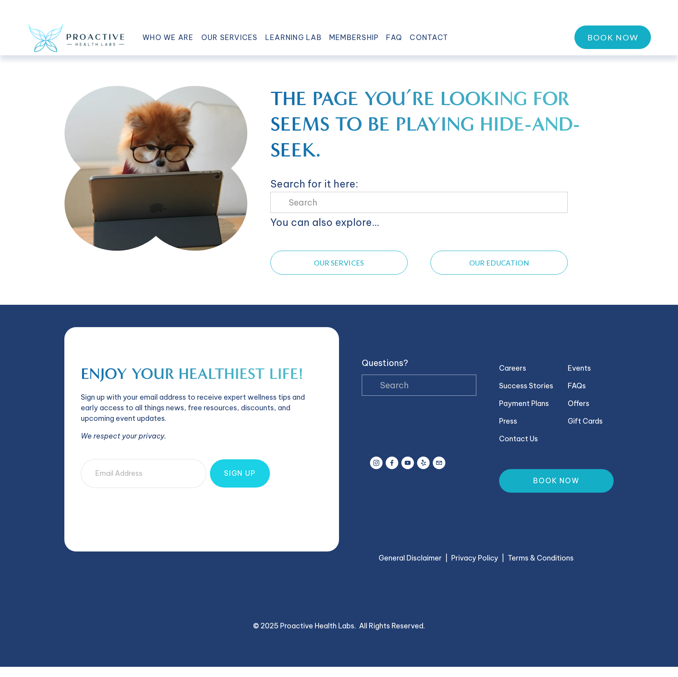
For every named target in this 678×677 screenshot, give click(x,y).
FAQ (394, 37)
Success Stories (526, 385)
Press (508, 421)
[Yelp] (423, 463)
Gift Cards (585, 421)
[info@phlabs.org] (439, 463)
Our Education (499, 262)
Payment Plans (524, 403)
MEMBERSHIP (354, 37)
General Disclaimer (410, 557)
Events (579, 368)
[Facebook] (392, 463)
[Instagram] (376, 463)
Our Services (339, 262)
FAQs (577, 385)
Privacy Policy (474, 557)
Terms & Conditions (541, 557)
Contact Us (518, 438)
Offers (578, 403)
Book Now (612, 37)
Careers (512, 368)
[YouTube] (407, 463)
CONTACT (429, 37)
